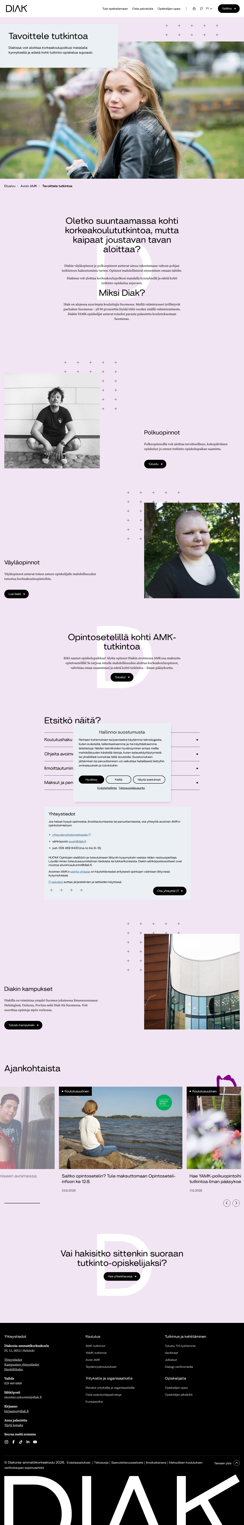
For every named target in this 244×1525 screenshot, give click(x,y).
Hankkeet (171, 1353)
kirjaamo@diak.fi (16, 1411)
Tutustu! (120, 677)
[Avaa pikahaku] (201, 8)
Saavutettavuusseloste (127, 1462)
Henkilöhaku (13, 1369)
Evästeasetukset (78, 1462)
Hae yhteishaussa (120, 1276)
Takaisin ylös (223, 1463)
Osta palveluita (142, 8)
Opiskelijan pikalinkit (179, 1394)
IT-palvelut (56, 882)
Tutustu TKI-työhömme (180, 1346)
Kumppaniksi (94, 1401)
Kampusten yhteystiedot (21, 1364)
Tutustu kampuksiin (21, 1025)
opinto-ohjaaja (80, 871)
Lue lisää (15, 594)
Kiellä (118, 779)
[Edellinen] (226, 1203)
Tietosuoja (101, 1462)
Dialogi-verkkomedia (179, 1366)
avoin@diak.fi (77, 841)
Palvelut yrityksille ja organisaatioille (110, 1387)
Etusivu (9, 186)
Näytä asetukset (149, 779)
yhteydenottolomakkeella (70, 835)
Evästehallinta (107, 788)
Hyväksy (91, 779)
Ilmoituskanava (156, 1462)
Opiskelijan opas (169, 8)
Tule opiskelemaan (115, 8)
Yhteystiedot (13, 1359)
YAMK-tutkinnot (96, 1353)
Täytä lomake (13, 1425)
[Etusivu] (16, 8)
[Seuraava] (236, 1203)
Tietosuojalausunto (132, 788)
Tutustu (153, 464)
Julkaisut (171, 1359)
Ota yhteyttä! (164, 892)
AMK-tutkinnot (95, 1346)
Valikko (227, 8)
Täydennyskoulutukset (101, 1366)
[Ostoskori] (194, 8)
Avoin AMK (29, 186)
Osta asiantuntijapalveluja (103, 1394)
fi (207, 8)
